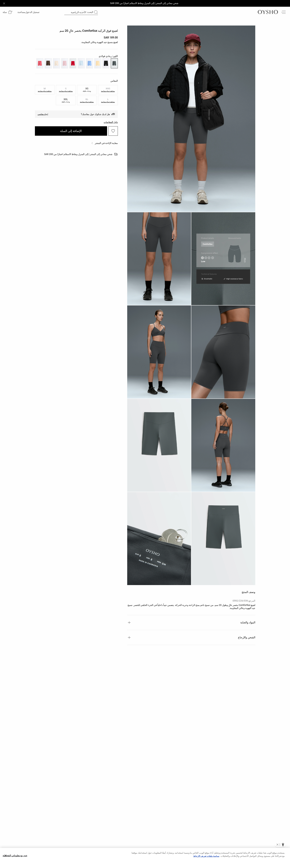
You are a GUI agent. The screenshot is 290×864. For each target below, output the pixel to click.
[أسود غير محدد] (106, 63)
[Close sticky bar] (4, 3)
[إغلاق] (5, 855)
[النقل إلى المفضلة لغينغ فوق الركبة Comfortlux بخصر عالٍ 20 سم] (113, 131)
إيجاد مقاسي (43, 114)
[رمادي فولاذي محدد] (114, 63)
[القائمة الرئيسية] (283, 12)
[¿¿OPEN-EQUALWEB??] (280, 844)
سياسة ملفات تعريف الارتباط (206, 856)
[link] (32, 12)
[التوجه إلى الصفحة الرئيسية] (268, 12)
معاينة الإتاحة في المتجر (106, 143)
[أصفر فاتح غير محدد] (97, 63)
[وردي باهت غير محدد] (64, 63)
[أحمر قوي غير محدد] (72, 63)
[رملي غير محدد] (56, 63)
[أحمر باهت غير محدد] (39, 63)
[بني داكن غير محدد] (48, 63)
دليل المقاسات (111, 122)
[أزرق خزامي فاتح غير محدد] (89, 63)
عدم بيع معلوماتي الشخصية (15, 855)
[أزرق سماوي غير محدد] (81, 63)
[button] (7, 12)
